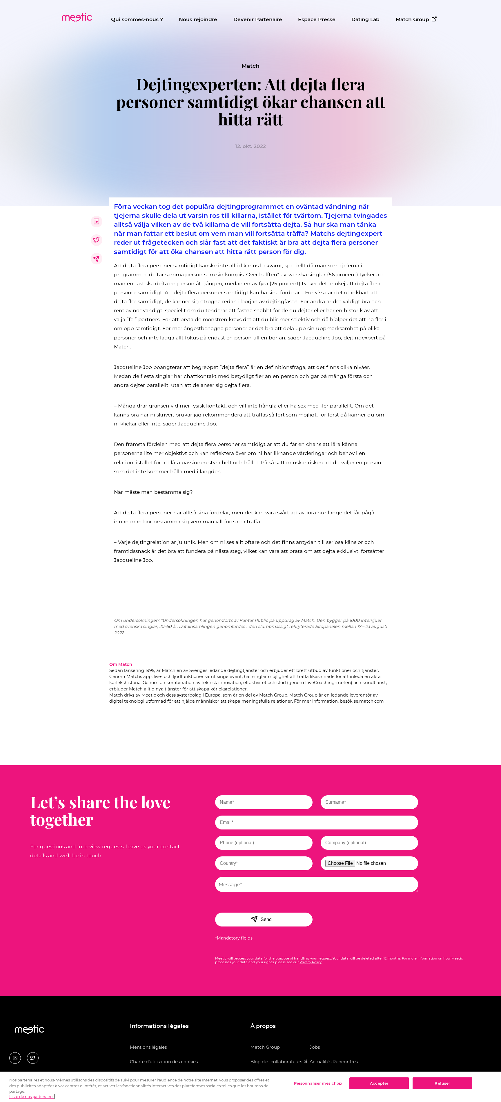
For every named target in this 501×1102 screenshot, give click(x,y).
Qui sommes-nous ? (137, 19)
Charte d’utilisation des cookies (164, 1061)
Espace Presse (316, 19)
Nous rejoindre (198, 19)
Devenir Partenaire (257, 19)
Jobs (315, 1047)
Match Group (412, 19)
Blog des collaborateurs (277, 1061)
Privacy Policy (310, 962)
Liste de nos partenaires (31, 1096)
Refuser (442, 1083)
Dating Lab (365, 19)
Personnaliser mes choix (318, 1083)
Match (250, 66)
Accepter (379, 1083)
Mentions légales (148, 1047)
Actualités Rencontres (334, 1061)
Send (266, 919)
